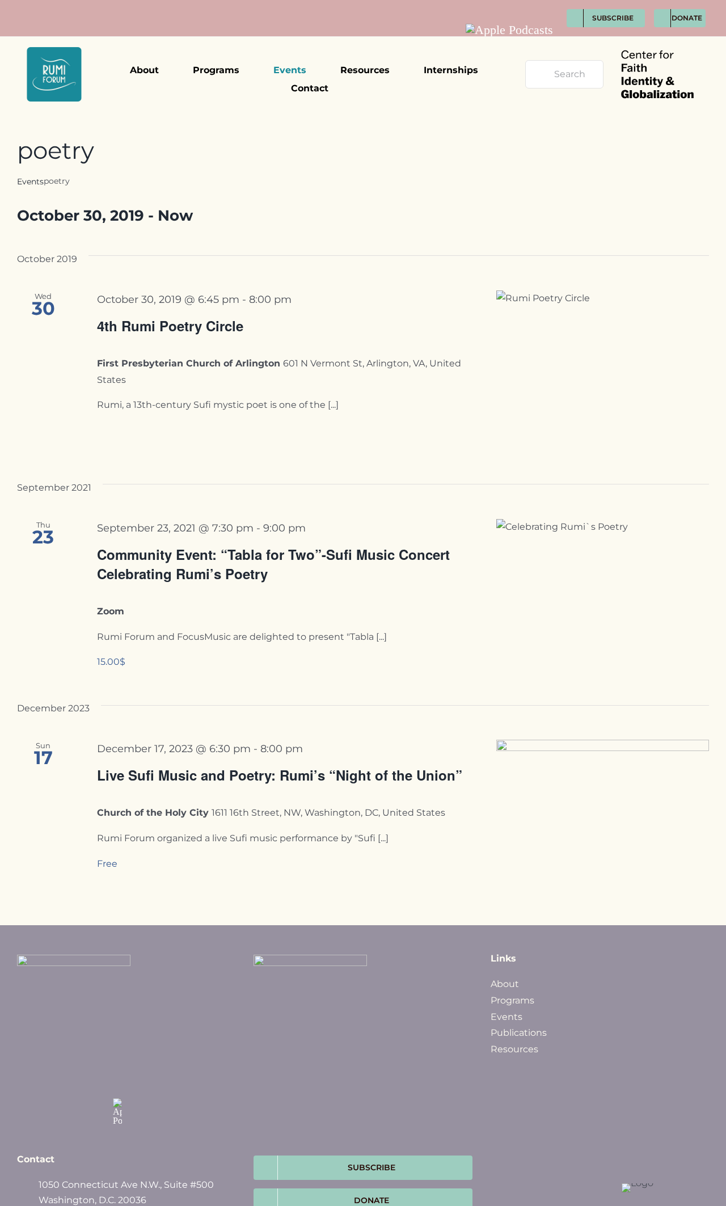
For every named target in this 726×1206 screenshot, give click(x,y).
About (505, 984)
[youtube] (548, 6)
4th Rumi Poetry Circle (170, 325)
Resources (514, 1049)
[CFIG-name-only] (657, 41)
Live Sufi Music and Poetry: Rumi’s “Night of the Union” (279, 775)
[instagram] (527, 6)
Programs (512, 1000)
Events (30, 181)
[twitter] (506, 6)
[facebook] (485, 6)
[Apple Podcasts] (509, 30)
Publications (519, 1032)
